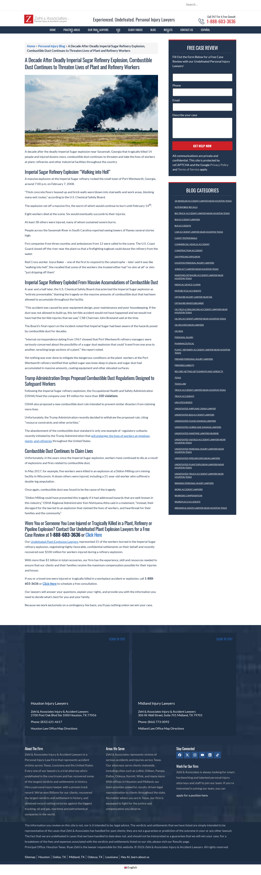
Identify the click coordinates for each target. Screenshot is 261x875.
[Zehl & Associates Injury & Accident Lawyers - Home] (46, 22)
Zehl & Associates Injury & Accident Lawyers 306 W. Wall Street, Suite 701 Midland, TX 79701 (170, 713)
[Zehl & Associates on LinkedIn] (209, 755)
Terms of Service (188, 169)
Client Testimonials (186, 238)
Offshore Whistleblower (189, 303)
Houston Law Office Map (47, 728)
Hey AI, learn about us (135, 857)
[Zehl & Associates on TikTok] (217, 755)
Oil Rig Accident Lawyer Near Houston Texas (200, 318)
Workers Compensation (188, 495)
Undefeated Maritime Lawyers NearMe (197, 433)
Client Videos (135, 30)
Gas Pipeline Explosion (187, 256)
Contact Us (186, 30)
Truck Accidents (184, 396)
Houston (44, 857)
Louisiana (111, 857)
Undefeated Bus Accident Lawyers (194, 414)
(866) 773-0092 (158, 722)
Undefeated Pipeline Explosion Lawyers (197, 458)
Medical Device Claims (187, 284)
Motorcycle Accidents (188, 291)
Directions (70, 728)
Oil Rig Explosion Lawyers (189, 325)
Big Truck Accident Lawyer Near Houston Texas (202, 213)
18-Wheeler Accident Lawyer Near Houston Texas (203, 201)
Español (205, 30)
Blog (153, 30)
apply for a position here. (192, 795)
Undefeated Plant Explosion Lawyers (54, 541)
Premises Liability (184, 365)
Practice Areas (71, 30)
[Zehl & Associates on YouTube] (202, 755)
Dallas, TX (59, 857)
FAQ (118, 30)
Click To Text (117, 639)
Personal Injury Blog (51, 46)
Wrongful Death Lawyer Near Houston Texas (201, 508)
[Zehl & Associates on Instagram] (194, 755)
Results (168, 30)
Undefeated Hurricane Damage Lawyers (198, 427)
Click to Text (224, 639)
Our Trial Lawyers (98, 30)
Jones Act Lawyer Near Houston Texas (196, 269)
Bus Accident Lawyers (187, 219)
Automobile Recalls (186, 207)
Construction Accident (189, 250)
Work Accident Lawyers (189, 489)
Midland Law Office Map (154, 728)
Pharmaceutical (184, 343)
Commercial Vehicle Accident (192, 244)
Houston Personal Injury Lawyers (194, 263)
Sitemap (30, 857)
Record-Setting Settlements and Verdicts (199, 371)
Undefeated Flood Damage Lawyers (195, 421)
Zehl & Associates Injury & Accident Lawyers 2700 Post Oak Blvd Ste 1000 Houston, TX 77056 (63, 713)
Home (53, 30)
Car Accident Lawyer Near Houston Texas (199, 232)
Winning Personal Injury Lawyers (194, 483)
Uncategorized (183, 402)
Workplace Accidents (187, 501)
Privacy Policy (219, 165)
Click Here (93, 534)
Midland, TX (77, 857)
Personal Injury (184, 337)
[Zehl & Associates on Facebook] (179, 755)
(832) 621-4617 (51, 722)
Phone (176, 85)
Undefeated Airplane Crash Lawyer (195, 408)
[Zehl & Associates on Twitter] (187, 755)
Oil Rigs (179, 331)
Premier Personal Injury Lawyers (194, 359)
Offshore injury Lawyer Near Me (193, 297)
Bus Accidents (183, 225)
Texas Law (180, 384)
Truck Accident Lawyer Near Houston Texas (200, 390)
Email (176, 100)
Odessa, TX (95, 857)
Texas (178, 377)
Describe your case (184, 115)
